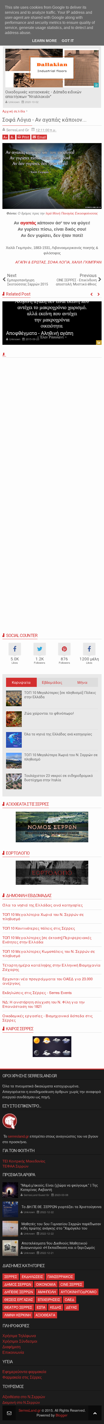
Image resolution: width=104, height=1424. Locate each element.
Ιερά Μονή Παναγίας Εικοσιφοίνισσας (72, 213)
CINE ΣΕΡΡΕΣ (71, 1284)
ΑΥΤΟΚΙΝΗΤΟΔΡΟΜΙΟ (79, 1291)
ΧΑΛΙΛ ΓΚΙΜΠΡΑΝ (87, 261)
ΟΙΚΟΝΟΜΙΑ (46, 1284)
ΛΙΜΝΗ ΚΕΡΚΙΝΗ (17, 1315)
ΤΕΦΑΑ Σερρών (15, 1166)
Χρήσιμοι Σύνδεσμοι (19, 1341)
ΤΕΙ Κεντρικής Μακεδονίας (23, 1161)
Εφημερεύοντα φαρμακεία (24, 1372)
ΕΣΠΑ (41, 1307)
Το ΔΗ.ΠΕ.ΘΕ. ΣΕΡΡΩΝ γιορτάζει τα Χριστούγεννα (61, 1207)
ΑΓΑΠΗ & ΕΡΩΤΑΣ (30, 261)
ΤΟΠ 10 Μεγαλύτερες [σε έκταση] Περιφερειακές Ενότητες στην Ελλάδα (46, 939)
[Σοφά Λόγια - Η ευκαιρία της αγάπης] (52, 323)
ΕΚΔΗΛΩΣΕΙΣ (32, 1276)
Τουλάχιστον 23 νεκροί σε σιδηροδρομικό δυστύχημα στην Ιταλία (58, 778)
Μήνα (82, 682)
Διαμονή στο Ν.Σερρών (21, 1402)
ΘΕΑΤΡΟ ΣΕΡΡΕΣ (18, 1307)
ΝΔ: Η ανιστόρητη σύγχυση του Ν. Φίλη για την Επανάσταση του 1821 (43, 1004)
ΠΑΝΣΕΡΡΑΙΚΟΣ (60, 1276)
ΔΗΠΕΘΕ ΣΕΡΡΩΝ (18, 1291)
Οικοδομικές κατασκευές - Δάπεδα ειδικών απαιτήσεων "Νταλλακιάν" (43, 94)
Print (25, 137)
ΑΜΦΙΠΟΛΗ (47, 1291)
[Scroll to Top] (95, 1412)
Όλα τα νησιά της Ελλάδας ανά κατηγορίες (58, 734)
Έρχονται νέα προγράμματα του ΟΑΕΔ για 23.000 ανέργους (47, 981)
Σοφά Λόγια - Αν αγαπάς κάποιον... (44, 120)
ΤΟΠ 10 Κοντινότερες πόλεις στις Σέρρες (38, 928)
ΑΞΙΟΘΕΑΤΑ (45, 1315)
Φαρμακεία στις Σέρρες (22, 1377)
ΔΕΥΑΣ (71, 1307)
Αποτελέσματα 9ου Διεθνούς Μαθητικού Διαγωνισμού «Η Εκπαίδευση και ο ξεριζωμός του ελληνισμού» (58, 1247)
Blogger (61, 1415)
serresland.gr (18, 1136)
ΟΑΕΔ (69, 1299)
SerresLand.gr (30, 1410)
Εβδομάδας (52, 682)
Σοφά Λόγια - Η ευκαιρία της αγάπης (46, 333)
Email (41, 137)
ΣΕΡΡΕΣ (10, 1276)
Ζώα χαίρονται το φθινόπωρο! (49, 713)
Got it (68, 41)
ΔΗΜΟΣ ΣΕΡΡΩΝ (17, 1284)
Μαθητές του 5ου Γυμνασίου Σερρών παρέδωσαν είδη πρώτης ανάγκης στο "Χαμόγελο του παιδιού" (61, 1228)
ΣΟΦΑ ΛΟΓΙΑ (59, 261)
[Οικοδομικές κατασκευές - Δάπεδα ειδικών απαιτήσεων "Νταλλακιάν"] (52, 68)
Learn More (44, 41)
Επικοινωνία (13, 1352)
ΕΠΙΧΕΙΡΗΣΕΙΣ (49, 1299)
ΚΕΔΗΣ (55, 1307)
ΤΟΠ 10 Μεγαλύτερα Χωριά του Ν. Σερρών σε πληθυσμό (43, 916)
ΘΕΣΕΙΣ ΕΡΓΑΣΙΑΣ (18, 1299)
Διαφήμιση (11, 1347)
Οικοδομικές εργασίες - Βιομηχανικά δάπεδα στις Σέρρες (47, 1018)
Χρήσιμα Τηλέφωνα (19, 1336)
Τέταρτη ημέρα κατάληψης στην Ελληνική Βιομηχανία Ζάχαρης (51, 967)
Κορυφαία (21, 682)
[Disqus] (52, 426)
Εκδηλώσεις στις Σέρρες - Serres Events (37, 992)
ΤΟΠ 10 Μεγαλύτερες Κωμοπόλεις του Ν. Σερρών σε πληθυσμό (48, 953)
